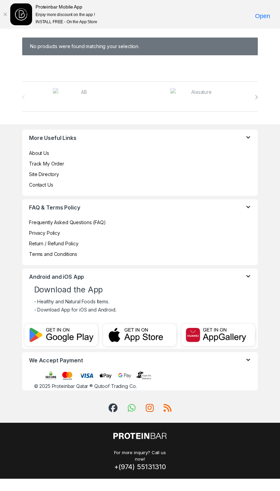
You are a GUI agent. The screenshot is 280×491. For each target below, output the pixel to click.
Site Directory (44, 174)
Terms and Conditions (53, 254)
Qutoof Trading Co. (115, 386)
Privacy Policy (44, 233)
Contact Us (41, 185)
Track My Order (46, 164)
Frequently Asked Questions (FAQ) (67, 222)
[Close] (5, 14)
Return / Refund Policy (54, 243)
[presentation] (256, 97)
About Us (39, 153)
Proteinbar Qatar (70, 386)
